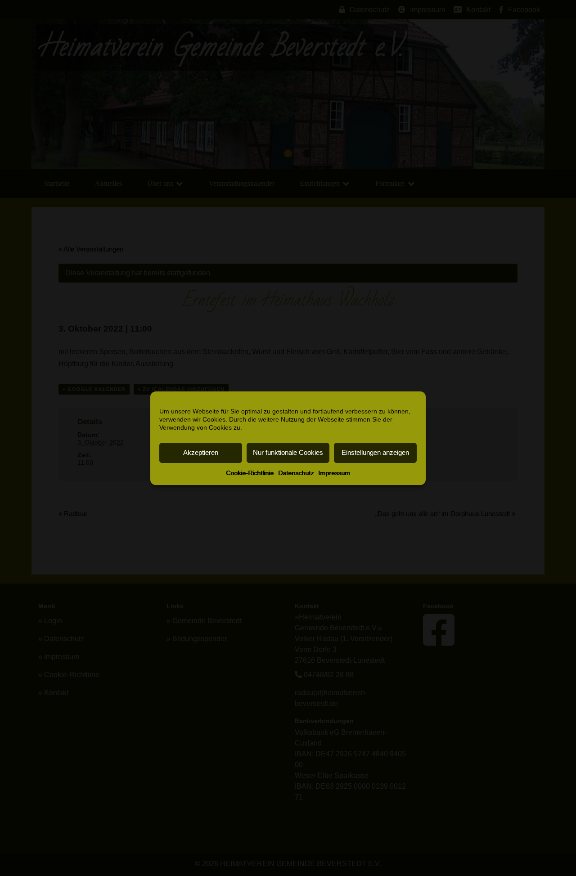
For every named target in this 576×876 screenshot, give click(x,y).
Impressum (334, 472)
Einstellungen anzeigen (375, 452)
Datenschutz (296, 472)
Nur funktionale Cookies (288, 452)
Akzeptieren (200, 452)
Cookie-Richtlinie (250, 472)
